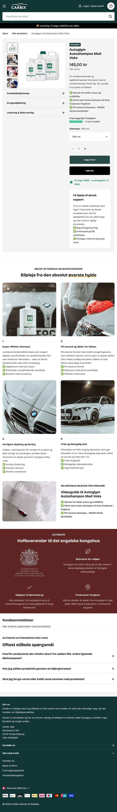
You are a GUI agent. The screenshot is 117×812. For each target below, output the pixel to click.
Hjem (5, 33)
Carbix (15, 804)
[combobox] (58, 16)
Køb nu (90, 170)
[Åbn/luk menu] (4, 6)
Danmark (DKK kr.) (16, 788)
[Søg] (110, 16)
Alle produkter (20, 33)
